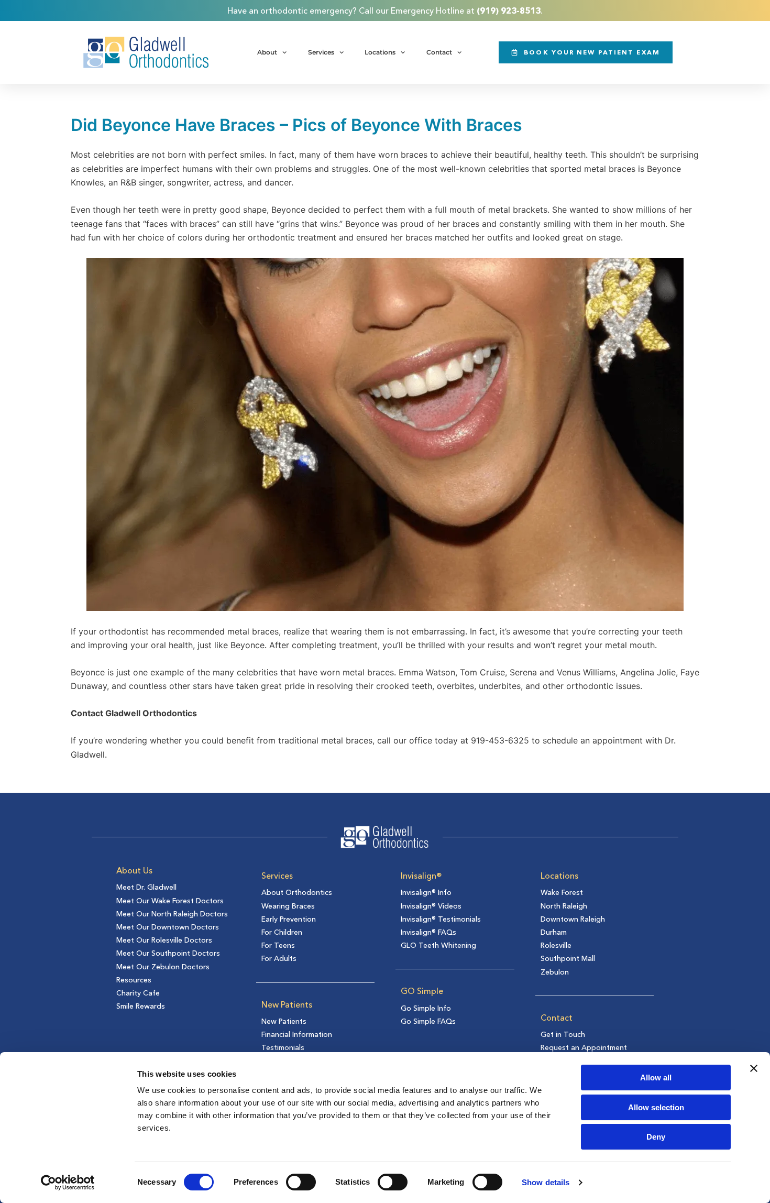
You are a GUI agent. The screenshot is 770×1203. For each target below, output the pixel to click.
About (267, 52)
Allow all (656, 1077)
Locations (380, 52)
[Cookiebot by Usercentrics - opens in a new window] (68, 1182)
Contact (439, 52)
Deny (655, 1136)
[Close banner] (753, 1068)
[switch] (301, 1182)
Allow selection (656, 1107)
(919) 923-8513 (509, 10)
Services (321, 52)
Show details (545, 1182)
